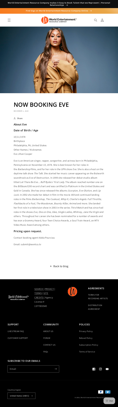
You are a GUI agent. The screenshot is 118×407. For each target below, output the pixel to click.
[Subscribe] (55, 369)
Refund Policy (85, 338)
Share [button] (20, 118)
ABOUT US (48, 331)
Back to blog (60, 266)
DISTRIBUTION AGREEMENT (95, 307)
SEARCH (39, 289)
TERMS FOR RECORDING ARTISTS (98, 296)
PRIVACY (49, 289)
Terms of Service (87, 351)
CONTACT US (49, 344)
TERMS (38, 293)
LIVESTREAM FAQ (16, 331)
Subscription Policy (88, 344)
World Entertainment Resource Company (95, 397)
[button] (9, 20)
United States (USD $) (19, 395)
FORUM (46, 338)
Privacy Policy (86, 331)
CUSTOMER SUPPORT (18, 338)
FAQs (45, 351)
